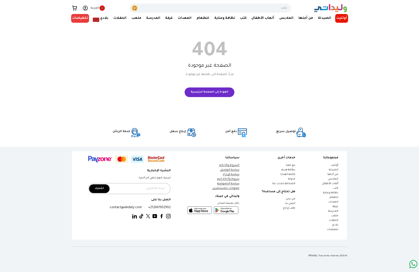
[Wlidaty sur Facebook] (161, 216)
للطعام (203, 18)
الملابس (286, 18)
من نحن (290, 199)
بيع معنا (290, 165)
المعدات (185, 18)
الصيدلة (324, 18)
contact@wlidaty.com (126, 207)
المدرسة (153, 18)
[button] (74, 8)
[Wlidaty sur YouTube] (155, 216)
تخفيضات (80, 18)
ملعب (136, 18)
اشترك (99, 188)
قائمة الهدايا (287, 174)
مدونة (291, 179)
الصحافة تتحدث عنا (283, 183)
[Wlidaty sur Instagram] (168, 216)
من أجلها (306, 18)
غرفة (169, 18)
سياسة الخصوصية (228, 183)
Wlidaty (312, 256)
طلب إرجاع (289, 208)
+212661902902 (159, 207)
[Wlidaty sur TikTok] (141, 216)
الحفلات (120, 18)
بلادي (104, 18)
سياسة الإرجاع (231, 174)
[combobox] (210, 8)
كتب (243, 18)
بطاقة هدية (288, 170)
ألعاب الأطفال (262, 18)
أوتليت (341, 18)
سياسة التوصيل (229, 170)
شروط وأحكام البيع (228, 179)
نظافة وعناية (224, 18)
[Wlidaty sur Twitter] (148, 216)
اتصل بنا (290, 203)
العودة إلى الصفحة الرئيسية (209, 92)
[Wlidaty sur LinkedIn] (134, 216)
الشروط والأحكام (229, 165)
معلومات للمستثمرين (225, 188)
